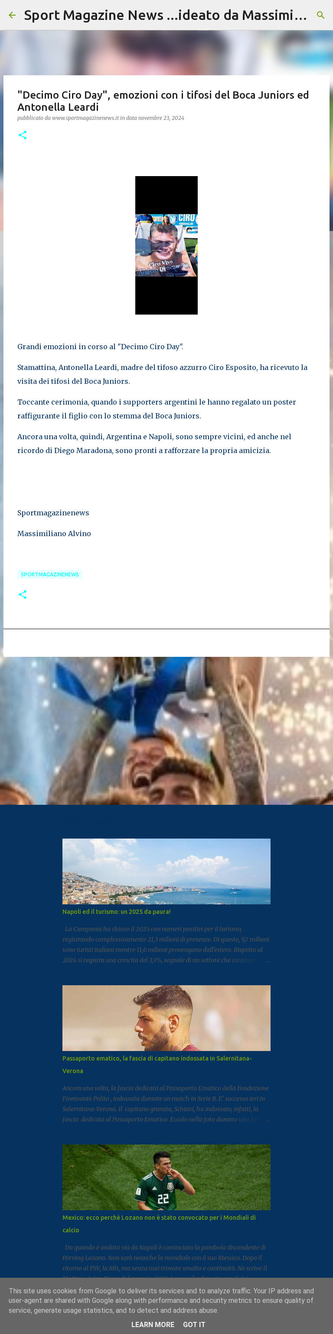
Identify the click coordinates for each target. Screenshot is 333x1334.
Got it (194, 1325)
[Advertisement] (166, 730)
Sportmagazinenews (50, 574)
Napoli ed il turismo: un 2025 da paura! (116, 911)
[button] (22, 135)
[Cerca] (321, 15)
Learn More (152, 1325)
